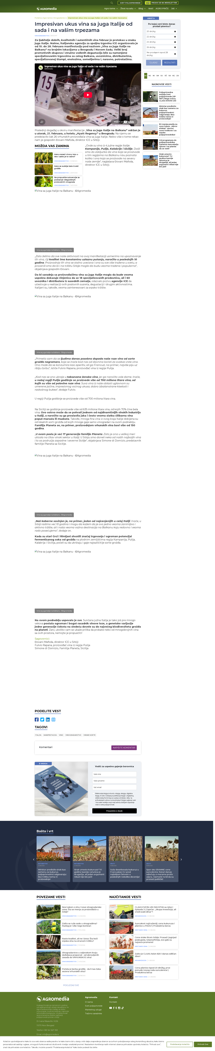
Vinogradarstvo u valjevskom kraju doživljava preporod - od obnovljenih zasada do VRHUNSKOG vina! (80, 955)
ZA (177, 76)
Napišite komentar (124, 748)
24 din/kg (151, 42)
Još (172, 9)
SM (157, 76)
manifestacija (50, 735)
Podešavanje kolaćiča (179, 1044)
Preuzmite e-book (114, 811)
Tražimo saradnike (93, 1013)
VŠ (166, 76)
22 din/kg (151, 36)
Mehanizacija (140, 916)
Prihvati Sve (203, 1044)
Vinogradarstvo (59, 18)
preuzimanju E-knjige (118, 800)
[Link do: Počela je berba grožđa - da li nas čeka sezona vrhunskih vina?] (48, 972)
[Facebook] (37, 719)
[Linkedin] (48, 719)
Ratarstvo (43, 864)
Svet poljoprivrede (130, 3)
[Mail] (53, 719)
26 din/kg (151, 47)
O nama (89, 1002)
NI (154, 76)
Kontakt (113, 1002)
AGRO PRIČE (162, 9)
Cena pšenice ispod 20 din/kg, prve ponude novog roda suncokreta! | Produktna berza (152, 970)
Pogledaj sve (71, 985)
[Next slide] (181, 859)
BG (145, 76)
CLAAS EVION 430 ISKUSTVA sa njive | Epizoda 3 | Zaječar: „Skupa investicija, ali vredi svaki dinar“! (155, 909)
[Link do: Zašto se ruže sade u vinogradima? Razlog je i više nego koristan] (48, 927)
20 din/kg (151, 31)
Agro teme (109, 9)
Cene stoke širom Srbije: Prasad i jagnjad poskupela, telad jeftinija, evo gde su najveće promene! (155, 939)
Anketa (151, 18)
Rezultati (169, 62)
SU (162, 76)
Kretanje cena (141, 930)
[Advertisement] (88, 678)
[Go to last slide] (34, 859)
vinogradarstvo (73, 735)
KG (173, 76)
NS (150, 76)
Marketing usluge (93, 1009)
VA (169, 76)
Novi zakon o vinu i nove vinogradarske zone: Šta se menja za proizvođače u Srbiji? (81, 909)
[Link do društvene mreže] (110, 1007)
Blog (140, 9)
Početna (38, 18)
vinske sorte (89, 735)
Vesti (150, 9)
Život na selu (126, 9)
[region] (107, 1043)
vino (61, 735)
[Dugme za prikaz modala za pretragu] (112, 3)
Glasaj (153, 62)
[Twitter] (42, 719)
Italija (38, 735)
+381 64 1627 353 (50, 1030)
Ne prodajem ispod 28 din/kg (157, 53)
